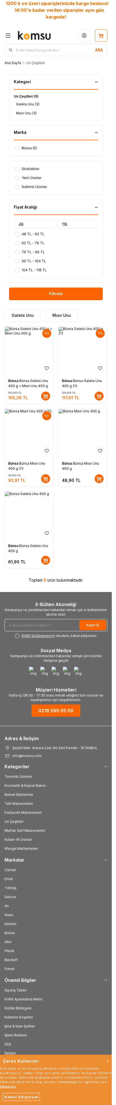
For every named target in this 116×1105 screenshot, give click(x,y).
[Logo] (34, 35)
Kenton (10, 924)
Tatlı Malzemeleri (19, 803)
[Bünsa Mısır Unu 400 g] (83, 433)
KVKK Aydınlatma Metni (24, 999)
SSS (8, 1044)
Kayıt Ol (92, 625)
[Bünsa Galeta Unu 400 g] (29, 516)
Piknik (9, 951)
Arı (7, 906)
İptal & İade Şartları (20, 1026)
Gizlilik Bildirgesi (18, 1008)
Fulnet (10, 969)
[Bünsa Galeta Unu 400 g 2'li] (83, 351)
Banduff (11, 960)
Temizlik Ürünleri (18, 776)
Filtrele (56, 293)
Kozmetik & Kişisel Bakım (25, 785)
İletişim (10, 1053)
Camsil (10, 870)
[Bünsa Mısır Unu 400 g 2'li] (29, 433)
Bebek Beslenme (19, 794)
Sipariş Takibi (15, 990)
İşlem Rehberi (16, 1035)
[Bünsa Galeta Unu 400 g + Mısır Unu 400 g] (29, 351)
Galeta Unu (23, 315)
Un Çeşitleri (14, 821)
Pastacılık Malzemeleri (23, 812)
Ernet (9, 879)
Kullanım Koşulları (19, 1017)
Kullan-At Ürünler (18, 839)
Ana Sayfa (13, 63)
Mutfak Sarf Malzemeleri (25, 830)
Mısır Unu (61, 315)
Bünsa (13, 381)
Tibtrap (11, 888)
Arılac (9, 915)
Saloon (10, 897)
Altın (8, 942)
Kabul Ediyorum (21, 1097)
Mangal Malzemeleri (21, 848)
